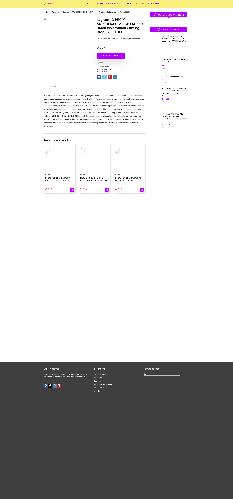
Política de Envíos (100, 388)
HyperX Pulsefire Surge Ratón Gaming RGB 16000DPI (94, 179)
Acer (163, 68)
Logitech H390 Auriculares (172, 76)
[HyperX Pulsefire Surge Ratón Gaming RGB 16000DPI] (94, 161)
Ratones (55, 12)
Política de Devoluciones (103, 384)
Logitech (100, 63)
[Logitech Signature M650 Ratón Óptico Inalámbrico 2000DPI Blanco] (59, 161)
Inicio (89, 3)
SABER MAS (153, 3)
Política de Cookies (101, 374)
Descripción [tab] (51, 86)
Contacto (97, 381)
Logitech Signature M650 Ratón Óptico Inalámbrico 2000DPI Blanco (57, 180)
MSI (163, 102)
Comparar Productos (108, 3)
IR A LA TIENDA (110, 56)
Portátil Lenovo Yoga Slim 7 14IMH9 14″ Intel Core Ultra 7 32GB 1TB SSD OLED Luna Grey (174, 38)
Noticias (139, 3)
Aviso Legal (98, 391)
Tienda (127, 3)
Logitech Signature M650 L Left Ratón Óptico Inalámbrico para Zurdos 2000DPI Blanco (128, 182)
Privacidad (98, 378)
